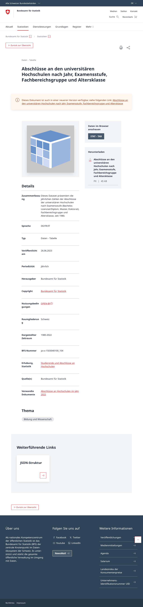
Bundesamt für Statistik (28, 10)
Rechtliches (10, 603)
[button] (9, 27)
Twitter (76, 537)
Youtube (60, 543)
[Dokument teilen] (128, 47)
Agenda (105, 553)
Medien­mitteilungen (111, 545)
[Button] (43, 475)
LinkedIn (76, 543)
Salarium (105, 561)
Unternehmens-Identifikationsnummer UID (115, 582)
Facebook (61, 537)
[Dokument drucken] (121, 47)
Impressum (21, 603)
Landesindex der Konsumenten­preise (111, 571)
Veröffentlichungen (111, 537)
